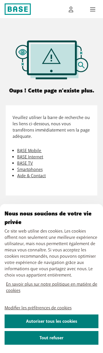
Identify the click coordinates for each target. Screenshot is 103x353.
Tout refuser (51, 338)
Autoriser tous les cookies (51, 321)
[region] (51, 278)
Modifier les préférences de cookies (38, 308)
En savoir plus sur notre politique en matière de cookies (51, 287)
